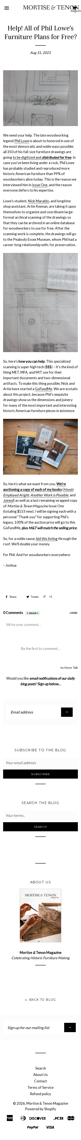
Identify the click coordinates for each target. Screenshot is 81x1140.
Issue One (39, 185)
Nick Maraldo (38, 201)
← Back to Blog (40, 1000)
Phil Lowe (21, 141)
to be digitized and (42, 157)
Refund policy (40, 1094)
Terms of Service (40, 1087)
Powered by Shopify (40, 1109)
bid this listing (47, 538)
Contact (40, 1081)
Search (40, 1068)
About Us (40, 1074)
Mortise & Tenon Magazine (47, 1103)
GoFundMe (43, 389)
